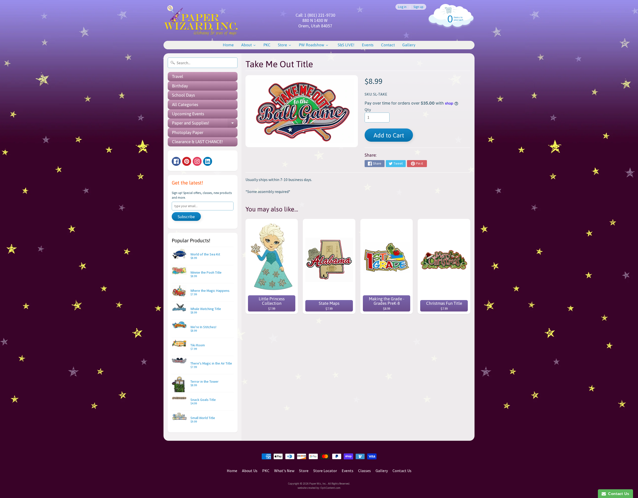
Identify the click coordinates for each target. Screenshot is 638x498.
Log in (402, 6)
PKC (265, 470)
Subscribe (186, 216)
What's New (284, 470)
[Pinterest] (186, 161)
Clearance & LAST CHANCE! (197, 141)
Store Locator (325, 470)
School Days (183, 95)
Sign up (418, 6)
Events (347, 470)
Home (232, 470)
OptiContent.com (330, 488)
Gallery (382, 470)
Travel (177, 76)
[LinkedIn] (207, 161)
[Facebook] (176, 161)
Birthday (180, 85)
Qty (368, 109)
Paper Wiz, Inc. (318, 483)
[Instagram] (197, 161)
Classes (364, 470)
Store (304, 470)
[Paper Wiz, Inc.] (200, 20)
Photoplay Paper (187, 132)
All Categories (185, 104)
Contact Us (402, 470)
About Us (249, 470)
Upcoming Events (188, 113)
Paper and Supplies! (205, 124)
